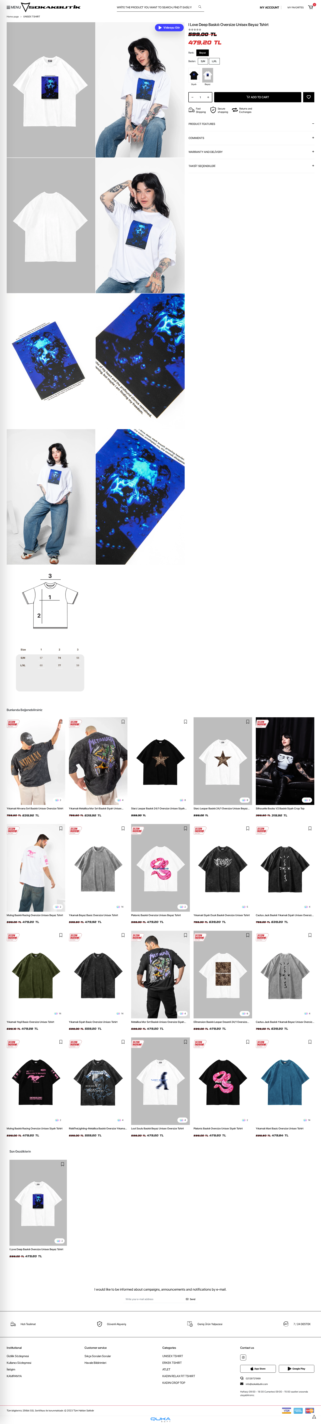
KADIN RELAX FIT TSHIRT (178, 1376)
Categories (169, 1348)
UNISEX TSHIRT (172, 1356)
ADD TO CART (260, 97)
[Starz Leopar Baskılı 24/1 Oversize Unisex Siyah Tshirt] (160, 761)
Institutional (14, 1348)
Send (192, 1299)
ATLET (166, 1369)
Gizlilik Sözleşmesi (18, 1356)
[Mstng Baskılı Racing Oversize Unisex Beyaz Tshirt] (36, 868)
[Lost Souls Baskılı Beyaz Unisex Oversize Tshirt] (160, 1081)
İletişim (11, 1369)
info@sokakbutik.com (257, 1384)
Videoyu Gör (171, 27)
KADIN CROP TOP (173, 1383)
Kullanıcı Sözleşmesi (19, 1363)
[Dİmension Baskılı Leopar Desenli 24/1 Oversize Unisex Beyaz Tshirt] (223, 974)
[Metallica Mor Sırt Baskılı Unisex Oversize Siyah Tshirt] (160, 974)
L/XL (214, 61)
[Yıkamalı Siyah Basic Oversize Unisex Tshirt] (98, 974)
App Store (259, 1368)
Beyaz (202, 52)
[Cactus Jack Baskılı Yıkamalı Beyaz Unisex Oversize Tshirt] (285, 974)
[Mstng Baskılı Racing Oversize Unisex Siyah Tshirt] (36, 1081)
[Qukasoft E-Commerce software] (160, 1420)
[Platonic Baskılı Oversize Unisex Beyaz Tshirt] (160, 868)
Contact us (247, 1348)
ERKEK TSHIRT (172, 1363)
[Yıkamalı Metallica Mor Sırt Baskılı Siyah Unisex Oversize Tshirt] (98, 761)
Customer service (96, 1348)
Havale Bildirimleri (95, 1363)
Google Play (298, 1368)
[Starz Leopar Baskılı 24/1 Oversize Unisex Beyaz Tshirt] (223, 761)
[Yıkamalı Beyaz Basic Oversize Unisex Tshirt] (98, 868)
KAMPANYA (14, 1376)
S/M (203, 61)
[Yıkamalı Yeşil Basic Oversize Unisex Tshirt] (36, 974)
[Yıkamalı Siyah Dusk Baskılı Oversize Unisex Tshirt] (223, 868)
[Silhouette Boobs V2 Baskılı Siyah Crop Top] (285, 761)
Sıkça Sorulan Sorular (98, 1356)
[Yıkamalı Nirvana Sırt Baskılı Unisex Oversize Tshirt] (36, 761)
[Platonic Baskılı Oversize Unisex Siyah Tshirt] (223, 1081)
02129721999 (253, 1378)
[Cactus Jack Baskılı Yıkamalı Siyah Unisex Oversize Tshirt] (285, 868)
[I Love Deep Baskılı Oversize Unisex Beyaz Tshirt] (38, 1203)
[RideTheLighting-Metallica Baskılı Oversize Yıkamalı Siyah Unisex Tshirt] (98, 1081)
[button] (311, 7)
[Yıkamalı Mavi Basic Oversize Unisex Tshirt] (285, 1081)
